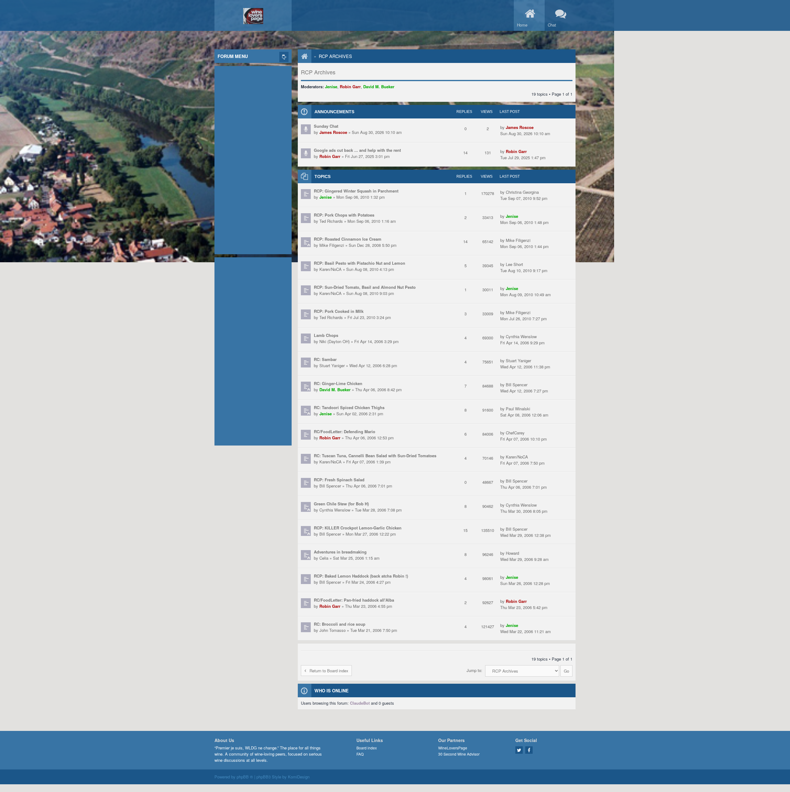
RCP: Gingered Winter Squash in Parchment (356, 191)
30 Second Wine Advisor (459, 754)
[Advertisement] (253, 158)
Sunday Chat (326, 126)
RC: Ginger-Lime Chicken (338, 383)
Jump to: (474, 670)
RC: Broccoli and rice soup (339, 624)
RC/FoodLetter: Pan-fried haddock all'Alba (354, 600)
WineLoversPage (452, 747)
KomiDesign (299, 777)
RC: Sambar (325, 359)
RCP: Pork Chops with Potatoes (344, 215)
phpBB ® (245, 777)
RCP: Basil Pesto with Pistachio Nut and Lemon (359, 263)
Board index (366, 747)
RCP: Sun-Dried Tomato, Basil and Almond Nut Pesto (365, 287)
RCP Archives (335, 56)
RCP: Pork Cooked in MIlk (339, 311)
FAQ (360, 754)
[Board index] (301, 56)
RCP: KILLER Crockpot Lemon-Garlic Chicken (357, 528)
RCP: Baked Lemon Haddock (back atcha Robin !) (361, 576)
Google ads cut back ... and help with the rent (357, 150)
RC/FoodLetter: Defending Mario (344, 431)
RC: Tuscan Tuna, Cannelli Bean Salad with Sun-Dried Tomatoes (375, 455)
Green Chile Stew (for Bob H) (341, 504)
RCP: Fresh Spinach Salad (339, 480)
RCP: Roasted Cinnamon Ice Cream (347, 239)
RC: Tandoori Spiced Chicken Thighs (349, 407)
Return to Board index (329, 671)
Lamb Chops (326, 335)
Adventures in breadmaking (340, 552)
